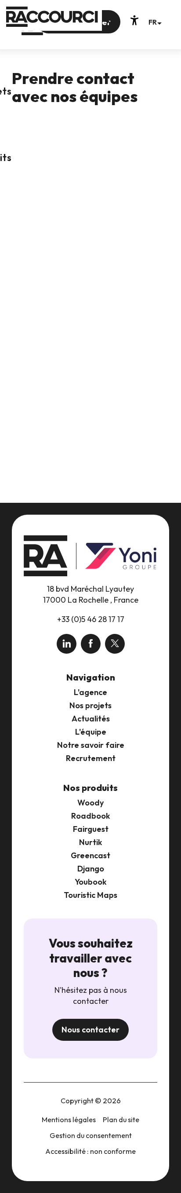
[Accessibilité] (134, 20)
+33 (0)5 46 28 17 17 (90, 619)
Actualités (91, 719)
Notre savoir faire (90, 745)
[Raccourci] (67, 31)
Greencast (90, 855)
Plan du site (121, 1119)
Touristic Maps (90, 895)
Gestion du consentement (91, 1135)
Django (90, 869)
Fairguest (91, 829)
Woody (90, 803)
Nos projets (90, 705)
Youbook (91, 882)
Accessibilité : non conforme (90, 1151)
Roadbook (90, 816)
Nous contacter (90, 1030)
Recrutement (91, 758)
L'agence (90, 692)
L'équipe (90, 732)
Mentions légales (69, 1119)
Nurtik (90, 842)
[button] (154, 21)
